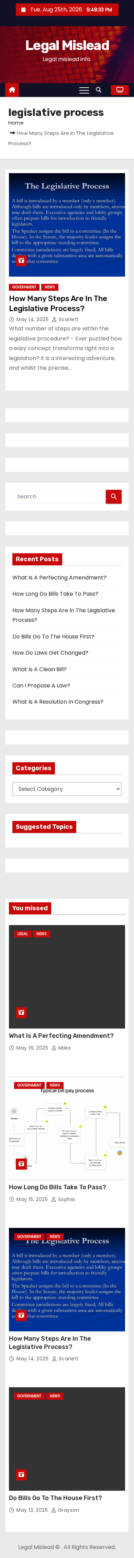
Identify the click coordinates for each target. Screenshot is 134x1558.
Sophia (65, 1199)
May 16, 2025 (33, 1047)
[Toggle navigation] (84, 90)
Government (24, 287)
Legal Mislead (67, 45)
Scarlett (68, 319)
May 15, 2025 (32, 1199)
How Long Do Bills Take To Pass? (55, 594)
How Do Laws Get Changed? (50, 653)
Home (16, 122)
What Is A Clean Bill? (39, 669)
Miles (64, 1047)
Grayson (67, 1510)
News (50, 287)
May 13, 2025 (32, 1510)
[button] (100, 89)
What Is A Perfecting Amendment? (59, 578)
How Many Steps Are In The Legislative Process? (50, 1343)
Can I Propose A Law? (41, 685)
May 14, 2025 (33, 319)
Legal (23, 933)
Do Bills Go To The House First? (53, 637)
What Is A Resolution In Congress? (57, 702)
